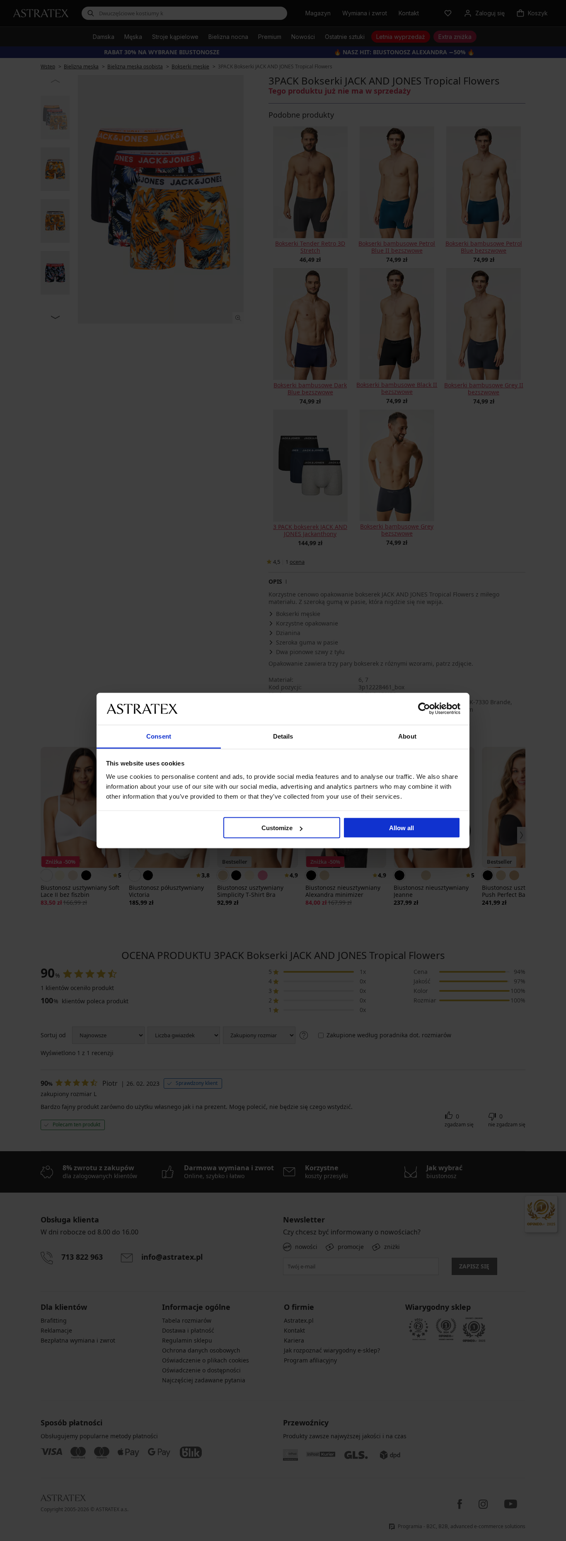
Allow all (401, 827)
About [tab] (407, 735)
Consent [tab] (158, 735)
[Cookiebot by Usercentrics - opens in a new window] (424, 709)
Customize (277, 827)
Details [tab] (283, 735)
